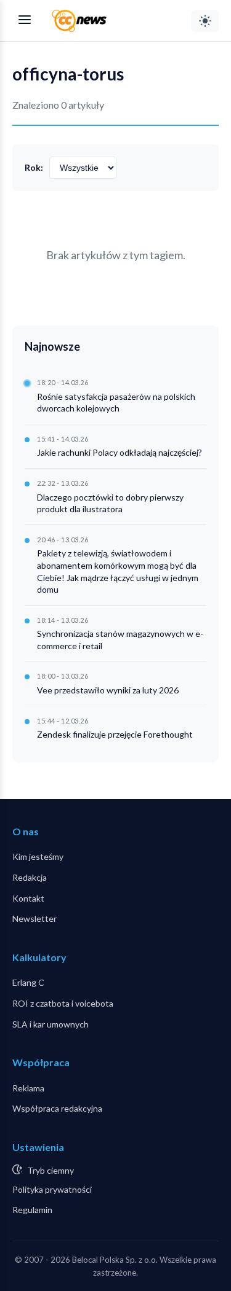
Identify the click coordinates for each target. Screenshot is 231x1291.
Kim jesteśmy (37, 856)
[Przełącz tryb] (205, 21)
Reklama (28, 1088)
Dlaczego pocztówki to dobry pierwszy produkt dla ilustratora (110, 503)
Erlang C (28, 982)
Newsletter (34, 918)
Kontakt (28, 898)
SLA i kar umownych (50, 1024)
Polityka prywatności (52, 1189)
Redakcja (29, 877)
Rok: (34, 167)
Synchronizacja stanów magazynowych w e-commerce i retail (120, 639)
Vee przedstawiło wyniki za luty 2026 (108, 690)
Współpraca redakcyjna (57, 1108)
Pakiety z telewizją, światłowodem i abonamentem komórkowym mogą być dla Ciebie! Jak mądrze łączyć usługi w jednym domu (117, 571)
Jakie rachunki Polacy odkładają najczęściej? (119, 452)
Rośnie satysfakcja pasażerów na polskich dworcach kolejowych (116, 402)
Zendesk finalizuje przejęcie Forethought (115, 734)
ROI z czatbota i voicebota (62, 1003)
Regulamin (32, 1209)
